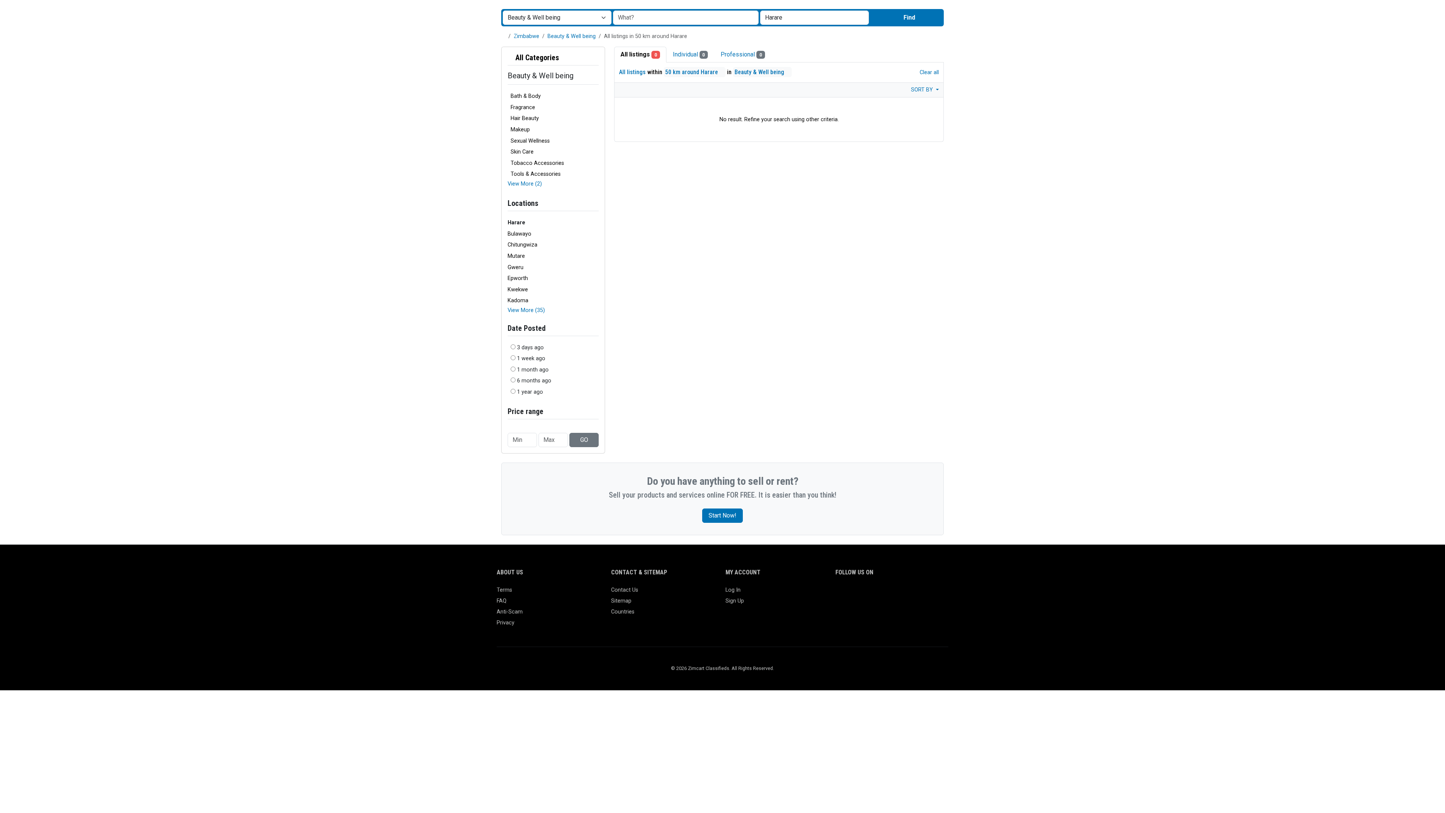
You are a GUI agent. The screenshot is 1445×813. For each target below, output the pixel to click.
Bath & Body (526, 96)
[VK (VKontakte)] (927, 593)
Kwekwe (518, 289)
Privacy (505, 623)
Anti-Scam (510, 612)
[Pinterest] (883, 593)
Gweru (515, 267)
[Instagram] (862, 593)
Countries (622, 612)
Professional (741, 54)
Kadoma (518, 300)
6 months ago (534, 381)
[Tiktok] (894, 593)
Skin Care (522, 152)
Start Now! (722, 515)
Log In (733, 590)
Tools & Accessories (536, 174)
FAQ (502, 601)
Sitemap (621, 601)
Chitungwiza (522, 245)
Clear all (928, 72)
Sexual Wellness (530, 141)
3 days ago (530, 347)
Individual (689, 54)
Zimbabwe (526, 36)
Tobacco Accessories (537, 163)
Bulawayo (519, 234)
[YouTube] (905, 593)
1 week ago (531, 358)
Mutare (516, 256)
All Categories (536, 57)
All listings (639, 54)
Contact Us (624, 590)
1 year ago (530, 392)
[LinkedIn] (873, 593)
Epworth (518, 278)
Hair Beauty (525, 118)
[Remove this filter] (596, 57)
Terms (504, 590)
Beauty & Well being (572, 36)
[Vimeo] (916, 593)
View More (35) (526, 310)
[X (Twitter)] (851, 593)
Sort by (922, 90)
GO (584, 439)
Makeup (520, 129)
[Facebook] (840, 593)
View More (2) (525, 184)
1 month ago (533, 370)
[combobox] (814, 18)
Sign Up (735, 601)
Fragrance (523, 107)
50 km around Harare (692, 72)
